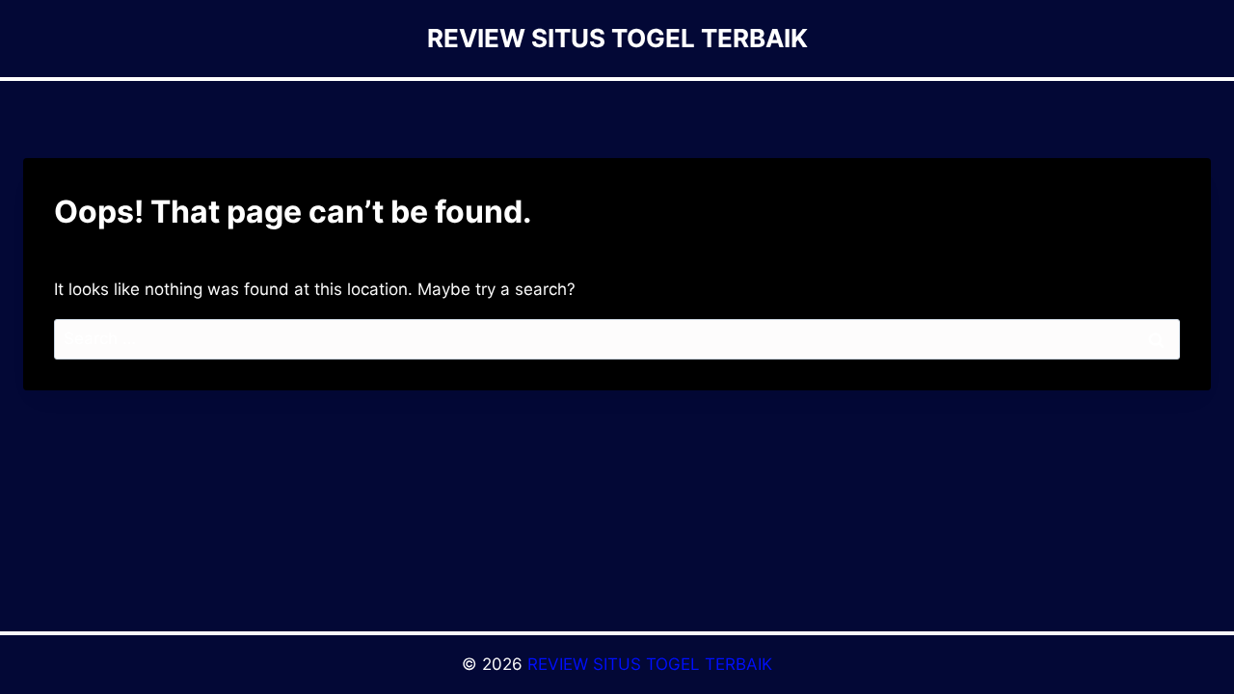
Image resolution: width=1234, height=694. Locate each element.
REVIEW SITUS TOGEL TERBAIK (649, 664)
